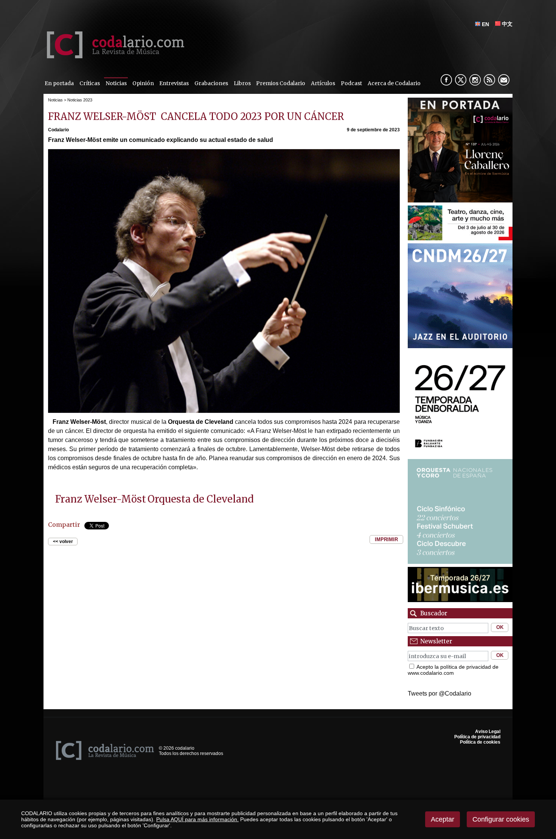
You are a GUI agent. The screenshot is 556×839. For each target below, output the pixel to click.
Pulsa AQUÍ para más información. (197, 819)
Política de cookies (480, 742)
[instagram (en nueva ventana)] (475, 80)
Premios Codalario (280, 83)
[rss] (489, 80)
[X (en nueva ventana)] (460, 80)
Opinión (143, 83)
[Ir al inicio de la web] (113, 56)
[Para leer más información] (460, 150)
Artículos (323, 83)
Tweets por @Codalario (439, 693)
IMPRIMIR (386, 539)
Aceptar (442, 819)
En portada (59, 83)
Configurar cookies (500, 819)
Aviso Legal (487, 731)
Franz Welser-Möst (100, 499)
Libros (242, 83)
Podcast (351, 83)
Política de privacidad (477, 736)
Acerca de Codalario (394, 83)
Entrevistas (174, 83)
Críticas (89, 83)
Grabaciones (211, 83)
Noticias (116, 83)
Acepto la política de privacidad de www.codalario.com (453, 670)
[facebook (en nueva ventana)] (446, 80)
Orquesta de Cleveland (201, 499)
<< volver (63, 541)
